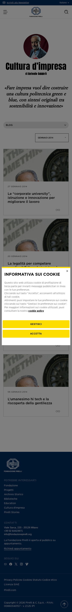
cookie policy (36, 311)
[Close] (67, 271)
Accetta (36, 333)
